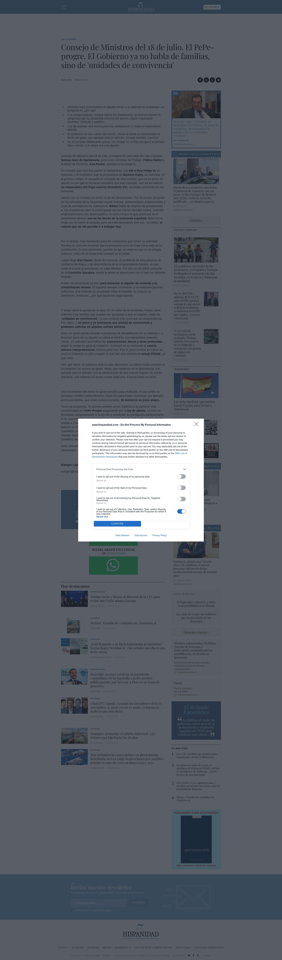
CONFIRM (117, 523)
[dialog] (141, 480)
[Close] (197, 425)
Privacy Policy (159, 535)
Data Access (141, 535)
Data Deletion (123, 535)
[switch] (181, 476)
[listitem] (141, 469)
